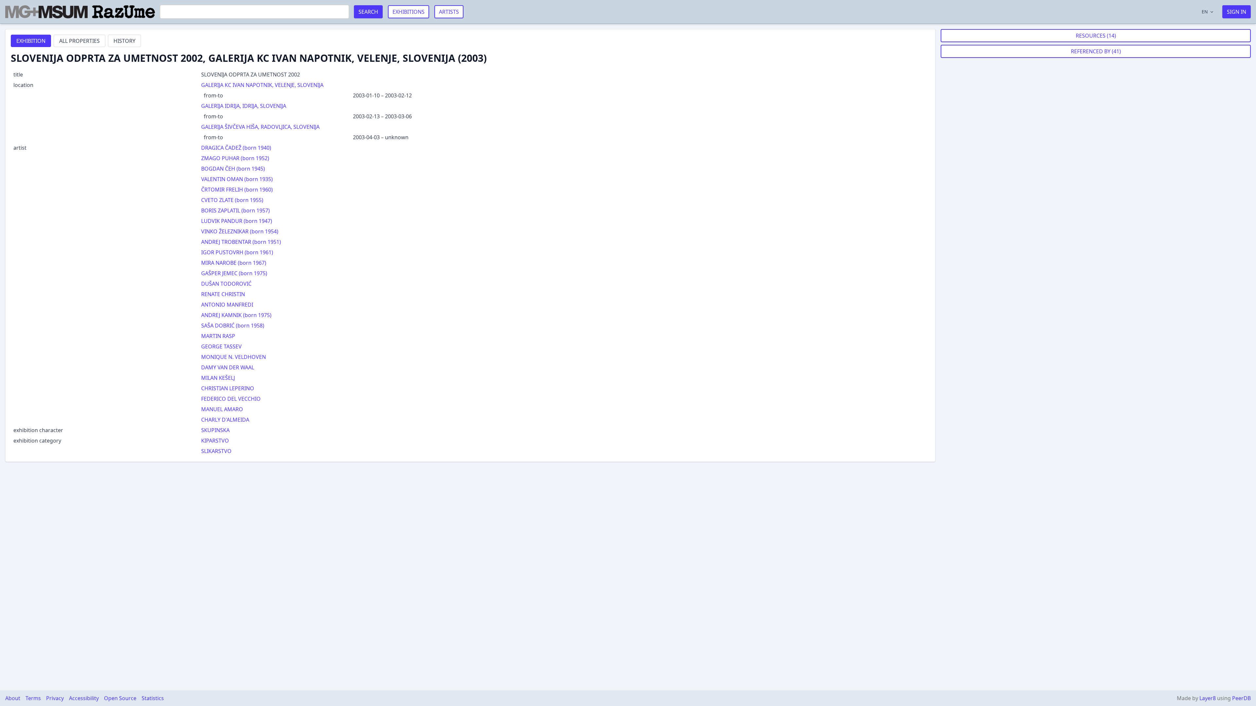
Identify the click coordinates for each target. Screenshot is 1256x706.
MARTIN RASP (218, 336)
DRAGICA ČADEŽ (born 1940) (236, 147)
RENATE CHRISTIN (223, 294)
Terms (33, 698)
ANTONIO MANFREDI (227, 304)
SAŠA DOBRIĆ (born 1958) (232, 325)
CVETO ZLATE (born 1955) (232, 200)
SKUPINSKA (215, 430)
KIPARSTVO (215, 440)
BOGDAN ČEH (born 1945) (233, 168)
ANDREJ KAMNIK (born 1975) (236, 315)
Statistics (153, 698)
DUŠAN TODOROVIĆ (226, 283)
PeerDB (1241, 698)
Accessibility (84, 698)
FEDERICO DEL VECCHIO (231, 398)
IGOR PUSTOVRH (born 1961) (237, 252)
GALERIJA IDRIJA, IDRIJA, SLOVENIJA (243, 105)
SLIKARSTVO (216, 451)
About (12, 698)
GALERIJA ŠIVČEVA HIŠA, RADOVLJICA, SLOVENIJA (260, 126)
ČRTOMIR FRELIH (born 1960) (237, 189)
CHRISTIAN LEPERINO (227, 388)
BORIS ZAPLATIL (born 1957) (235, 210)
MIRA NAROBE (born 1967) (233, 262)
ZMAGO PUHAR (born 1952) (235, 158)
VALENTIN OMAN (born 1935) (237, 179)
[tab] (31, 41)
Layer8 (1207, 698)
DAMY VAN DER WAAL (227, 367)
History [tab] (124, 40)
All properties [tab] (79, 40)
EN (1205, 11)
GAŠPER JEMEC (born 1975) (234, 273)
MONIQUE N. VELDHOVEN (233, 357)
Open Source (120, 698)
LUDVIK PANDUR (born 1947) (236, 221)
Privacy (55, 698)
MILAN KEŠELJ (218, 377)
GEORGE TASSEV (221, 346)
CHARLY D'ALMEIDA (225, 419)
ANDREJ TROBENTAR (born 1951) (241, 241)
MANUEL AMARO (222, 409)
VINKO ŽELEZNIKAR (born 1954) (239, 231)
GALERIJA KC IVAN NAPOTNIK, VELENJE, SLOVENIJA (262, 85)
